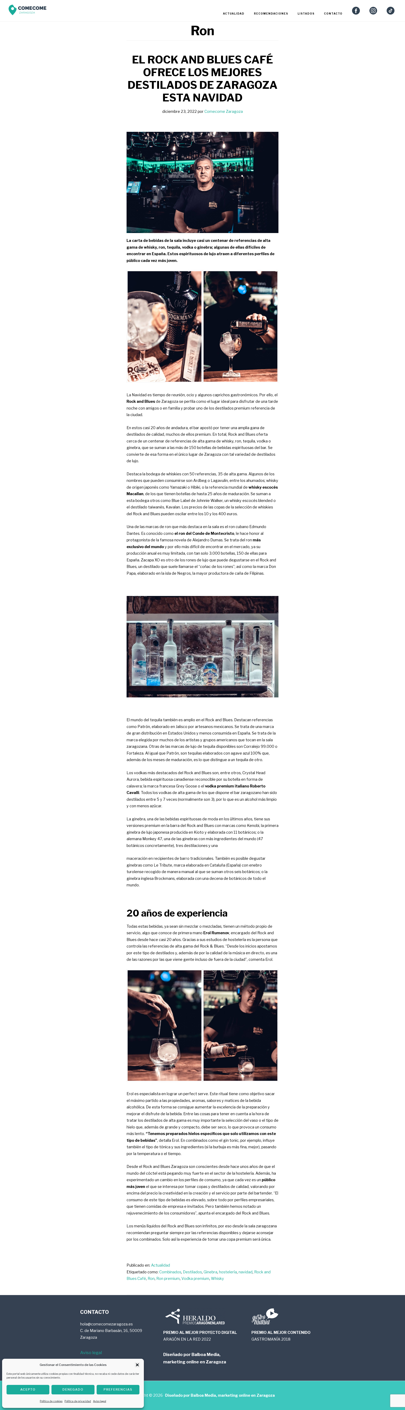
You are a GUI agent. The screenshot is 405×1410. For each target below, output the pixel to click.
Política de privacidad (78, 1401)
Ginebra (210, 1272)
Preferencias (118, 1389)
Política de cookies (51, 1401)
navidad (245, 1272)
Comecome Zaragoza (27, 11)
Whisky (217, 1278)
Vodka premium (195, 1278)
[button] (137, 1365)
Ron (151, 1278)
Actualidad (160, 1265)
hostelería (228, 1272)
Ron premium (168, 1278)
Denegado (73, 1389)
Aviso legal (99, 1401)
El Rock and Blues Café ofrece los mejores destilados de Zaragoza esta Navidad (203, 78)
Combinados (170, 1272)
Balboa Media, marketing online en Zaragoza (233, 1395)
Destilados (192, 1272)
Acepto (28, 1389)
